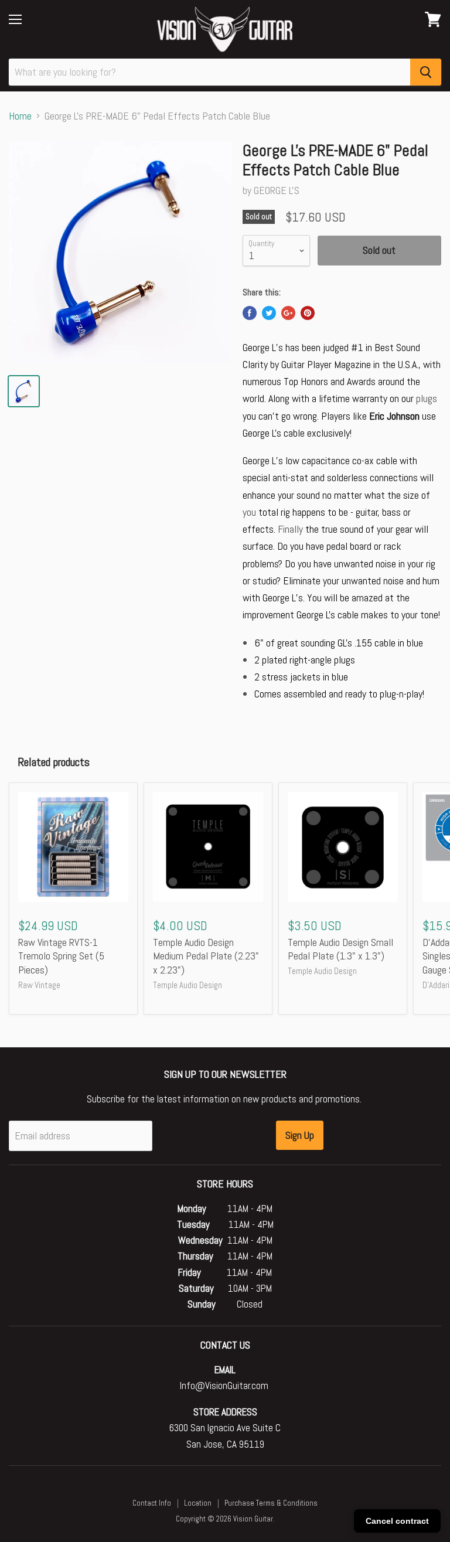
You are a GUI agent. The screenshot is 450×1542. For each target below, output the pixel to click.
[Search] (425, 72)
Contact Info (151, 1503)
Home (20, 116)
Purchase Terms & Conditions (271, 1503)
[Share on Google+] (288, 313)
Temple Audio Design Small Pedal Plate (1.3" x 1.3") (340, 949)
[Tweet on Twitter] (269, 313)
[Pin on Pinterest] (308, 313)
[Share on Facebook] (250, 313)
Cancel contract (397, 1521)
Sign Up (299, 1135)
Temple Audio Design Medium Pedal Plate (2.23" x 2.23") (206, 955)
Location (198, 1503)
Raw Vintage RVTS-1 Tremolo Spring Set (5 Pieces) (61, 955)
